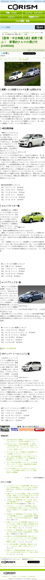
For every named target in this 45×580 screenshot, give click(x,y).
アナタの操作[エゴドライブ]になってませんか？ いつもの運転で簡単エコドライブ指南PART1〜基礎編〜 (21, 470)
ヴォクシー (3, 58)
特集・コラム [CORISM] (21, 32)
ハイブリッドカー (35, 58)
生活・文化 (34, 32)
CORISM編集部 (38, 478)
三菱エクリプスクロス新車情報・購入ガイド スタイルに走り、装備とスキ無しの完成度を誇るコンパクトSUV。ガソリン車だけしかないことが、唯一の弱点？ (22, 525)
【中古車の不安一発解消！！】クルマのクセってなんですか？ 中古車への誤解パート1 (22, 440)
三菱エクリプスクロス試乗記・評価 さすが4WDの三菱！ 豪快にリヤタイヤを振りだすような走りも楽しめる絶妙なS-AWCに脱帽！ (22, 495)
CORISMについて (6, 576)
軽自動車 (25, 60)
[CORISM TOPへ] (22, 7)
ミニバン (11, 60)
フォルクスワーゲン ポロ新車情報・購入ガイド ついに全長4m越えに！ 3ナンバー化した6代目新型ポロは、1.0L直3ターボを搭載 (22, 487)
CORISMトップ (7, 32)
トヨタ (27, 58)
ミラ (16, 60)
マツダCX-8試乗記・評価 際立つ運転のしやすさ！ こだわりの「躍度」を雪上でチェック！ (21, 545)
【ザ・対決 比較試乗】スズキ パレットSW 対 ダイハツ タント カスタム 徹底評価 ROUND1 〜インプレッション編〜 (21, 464)
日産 (20, 60)
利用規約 (14, 576)
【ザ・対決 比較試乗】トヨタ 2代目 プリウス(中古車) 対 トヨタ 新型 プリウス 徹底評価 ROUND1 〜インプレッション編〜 (21, 458)
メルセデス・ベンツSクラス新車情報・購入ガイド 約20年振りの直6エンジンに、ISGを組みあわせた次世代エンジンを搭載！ (21, 508)
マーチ (6, 60)
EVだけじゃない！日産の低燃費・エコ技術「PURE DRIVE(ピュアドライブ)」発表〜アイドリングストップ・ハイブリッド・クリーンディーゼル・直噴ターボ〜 (22, 446)
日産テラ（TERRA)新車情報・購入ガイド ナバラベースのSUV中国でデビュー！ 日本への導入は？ (22, 552)
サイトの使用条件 (22, 576)
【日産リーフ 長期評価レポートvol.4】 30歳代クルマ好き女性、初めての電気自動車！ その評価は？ (22, 532)
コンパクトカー (13, 58)
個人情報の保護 (31, 576)
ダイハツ (21, 58)
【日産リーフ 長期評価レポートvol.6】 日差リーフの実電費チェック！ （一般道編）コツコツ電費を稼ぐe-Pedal (22, 501)
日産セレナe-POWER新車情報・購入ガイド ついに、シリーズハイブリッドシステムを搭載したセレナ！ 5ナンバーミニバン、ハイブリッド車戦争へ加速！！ (22, 539)
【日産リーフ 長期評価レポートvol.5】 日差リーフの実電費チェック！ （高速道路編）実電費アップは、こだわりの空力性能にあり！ (22, 516)
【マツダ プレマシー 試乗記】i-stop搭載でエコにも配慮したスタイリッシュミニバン (22, 453)
